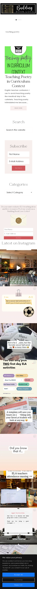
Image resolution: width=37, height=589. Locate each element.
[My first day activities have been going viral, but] (18, 378)
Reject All (18, 585)
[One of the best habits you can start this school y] (18, 526)
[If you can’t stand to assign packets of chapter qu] (18, 267)
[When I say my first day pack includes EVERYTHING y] (18, 415)
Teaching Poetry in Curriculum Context (18, 81)
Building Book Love (18, 9)
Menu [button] (20, 19)
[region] (18, 571)
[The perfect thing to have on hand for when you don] (18, 304)
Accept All (18, 574)
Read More (18, 108)
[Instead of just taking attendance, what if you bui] (18, 489)
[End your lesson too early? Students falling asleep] (18, 341)
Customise (18, 580)
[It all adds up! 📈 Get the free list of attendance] (18, 452)
